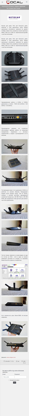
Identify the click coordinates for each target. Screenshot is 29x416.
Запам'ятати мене (14, 380)
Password (17, 374)
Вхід (14, 382)
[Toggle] (2, 2)
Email (4, 374)
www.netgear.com (11, 357)
